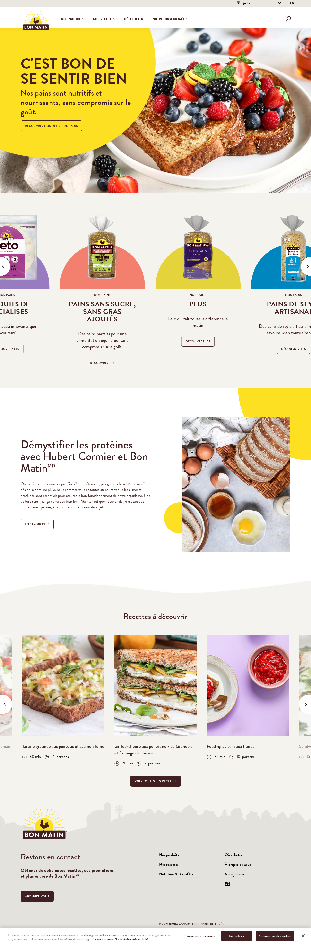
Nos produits (169, 855)
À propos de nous (238, 864)
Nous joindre (234, 874)
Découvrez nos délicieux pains (51, 126)
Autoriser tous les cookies (275, 935)
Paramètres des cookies (199, 935)
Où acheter (133, 19)
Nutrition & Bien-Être (171, 19)
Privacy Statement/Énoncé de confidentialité (120, 939)
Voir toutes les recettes (155, 781)
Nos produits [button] (72, 19)
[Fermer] (303, 935)
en (292, 3)
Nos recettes (104, 19)
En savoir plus (37, 524)
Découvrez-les (102, 363)
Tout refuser (236, 935)
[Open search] (288, 19)
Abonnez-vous (37, 896)
